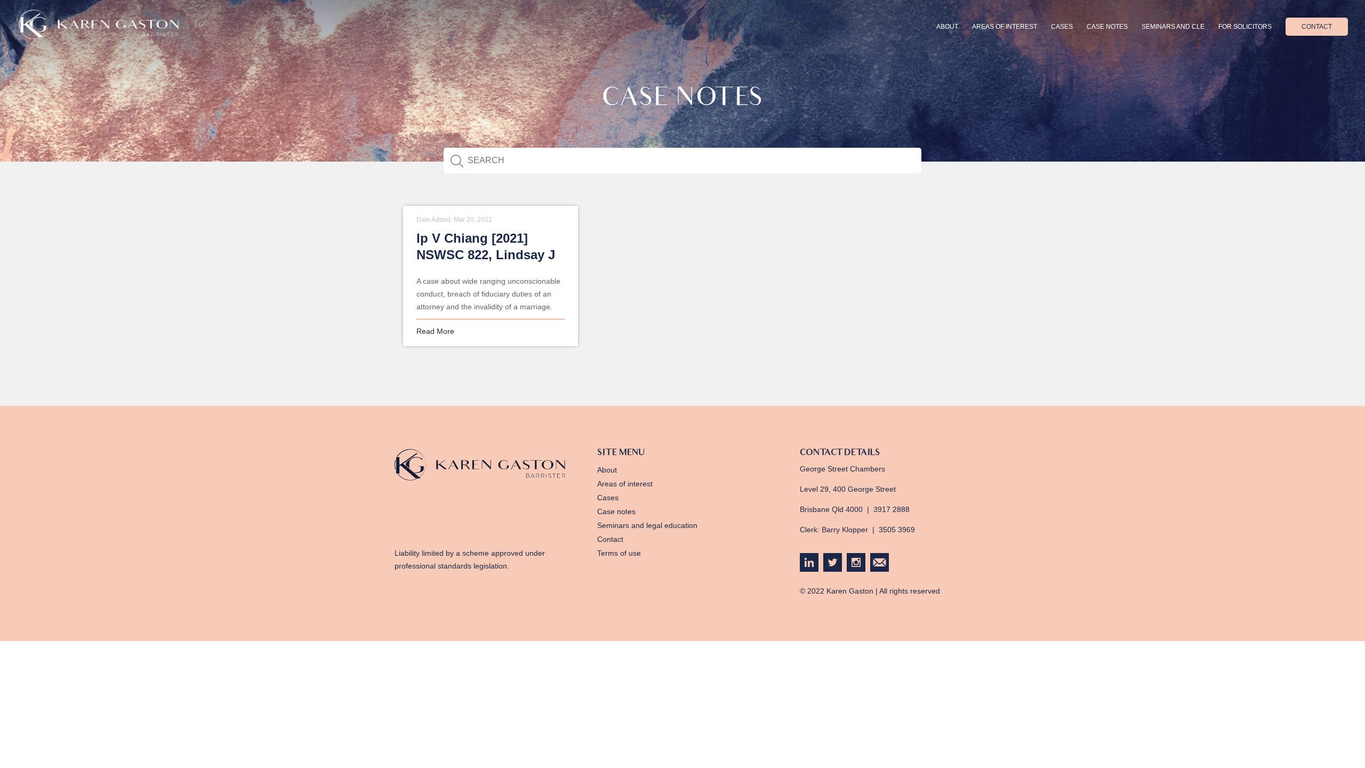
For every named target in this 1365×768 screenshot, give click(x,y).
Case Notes (1107, 26)
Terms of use (619, 553)
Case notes (616, 511)
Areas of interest (1004, 26)
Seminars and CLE (1173, 26)
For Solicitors (1245, 26)
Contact (1317, 26)
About (947, 26)
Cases (1062, 26)
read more (435, 331)
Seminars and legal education (647, 525)
